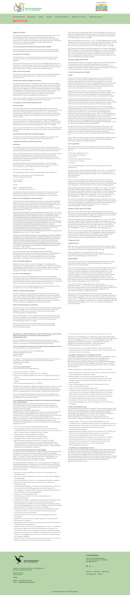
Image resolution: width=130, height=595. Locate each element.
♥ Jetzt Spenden (20, 21)
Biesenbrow (31, 17)
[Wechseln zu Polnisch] (93, 566)
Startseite (89, 571)
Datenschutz (105, 571)
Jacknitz (40, 17)
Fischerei (49, 17)
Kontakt (100, 574)
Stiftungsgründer (91, 574)
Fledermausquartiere (96, 17)
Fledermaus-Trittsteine (79, 17)
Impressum (96, 571)
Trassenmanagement (62, 17)
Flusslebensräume (19, 17)
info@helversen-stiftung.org (26, 189)
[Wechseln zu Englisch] (90, 566)
